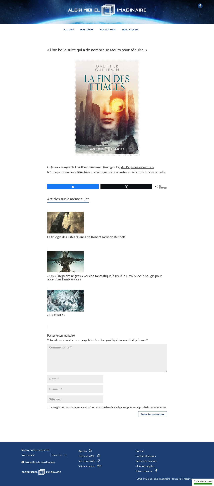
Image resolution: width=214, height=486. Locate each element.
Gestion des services (203, 481)
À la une (68, 29)
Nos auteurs (108, 29)
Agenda (82, 450)
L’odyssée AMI (86, 455)
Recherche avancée (146, 460)
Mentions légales (145, 465)
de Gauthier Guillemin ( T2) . (100, 167)
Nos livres (86, 29)
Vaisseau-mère (86, 465)
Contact (140, 450)
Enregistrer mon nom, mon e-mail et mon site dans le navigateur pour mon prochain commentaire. (108, 407)
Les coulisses (130, 29)
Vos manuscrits (87, 460)
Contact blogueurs (146, 455)
